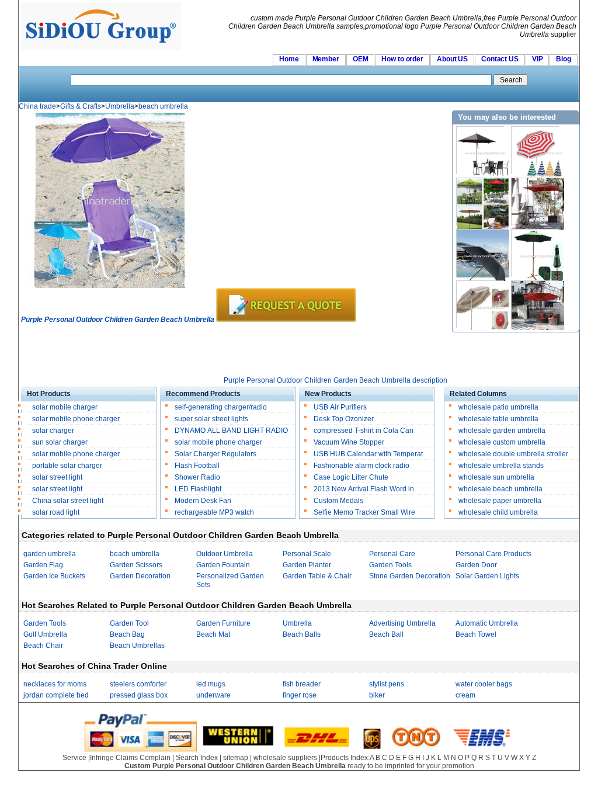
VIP (537, 59)
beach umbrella (163, 106)
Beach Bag (127, 634)
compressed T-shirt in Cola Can (363, 430)
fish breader (302, 684)
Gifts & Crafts (80, 106)
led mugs (210, 684)
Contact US (500, 59)
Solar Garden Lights (487, 576)
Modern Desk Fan (203, 501)
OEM (360, 59)
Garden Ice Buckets (54, 576)
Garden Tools (390, 565)
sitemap (235, 758)
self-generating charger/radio (221, 407)
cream (465, 695)
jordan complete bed (56, 695)
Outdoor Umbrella (224, 554)
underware (213, 695)
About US (452, 59)
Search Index (197, 758)
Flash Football (197, 466)
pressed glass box (139, 695)
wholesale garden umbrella (501, 430)
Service (74, 758)
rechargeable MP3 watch (214, 512)
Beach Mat (213, 634)
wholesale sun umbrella (496, 477)
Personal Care (392, 554)
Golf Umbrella (45, 634)
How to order (402, 59)
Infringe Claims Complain (130, 758)
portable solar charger (68, 466)
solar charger (53, 430)
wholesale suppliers (285, 758)
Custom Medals (338, 501)
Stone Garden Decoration (409, 576)
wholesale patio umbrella (498, 407)
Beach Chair (43, 645)
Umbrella (119, 106)
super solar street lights (211, 419)
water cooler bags (484, 684)
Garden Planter (307, 565)
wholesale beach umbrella (500, 489)
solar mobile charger (65, 407)
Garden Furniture (223, 623)
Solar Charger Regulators (215, 454)
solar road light (55, 512)
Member (325, 59)
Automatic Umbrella (487, 623)
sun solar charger (60, 442)
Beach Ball (386, 634)
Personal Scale (307, 554)
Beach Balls (302, 634)
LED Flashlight (198, 489)
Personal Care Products (493, 554)
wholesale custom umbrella (501, 442)
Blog (563, 59)
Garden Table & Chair (317, 576)
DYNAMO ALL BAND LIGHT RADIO (231, 430)
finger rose (300, 695)
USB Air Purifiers (340, 407)
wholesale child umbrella (498, 512)
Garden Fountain (223, 565)
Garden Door (476, 565)
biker (377, 695)
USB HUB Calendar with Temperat (368, 454)
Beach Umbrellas (137, 645)
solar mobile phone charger (76, 419)
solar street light (57, 477)
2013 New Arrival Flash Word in (364, 489)
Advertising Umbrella (402, 623)
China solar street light (67, 501)
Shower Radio (197, 477)
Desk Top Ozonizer (344, 419)
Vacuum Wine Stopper (349, 442)
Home (289, 59)
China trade (37, 106)
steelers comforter (138, 684)
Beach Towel (476, 634)
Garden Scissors (136, 565)
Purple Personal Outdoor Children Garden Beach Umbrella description (335, 380)
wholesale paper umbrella (499, 501)
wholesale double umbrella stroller (513, 454)
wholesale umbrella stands (501, 466)
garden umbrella (49, 554)
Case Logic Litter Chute (351, 477)
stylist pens (386, 684)
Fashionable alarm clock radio (362, 466)
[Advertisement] (233, 350)
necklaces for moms (54, 684)
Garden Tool (129, 623)
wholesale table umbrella (498, 419)
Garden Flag (43, 565)
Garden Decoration (140, 576)
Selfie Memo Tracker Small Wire (364, 512)
